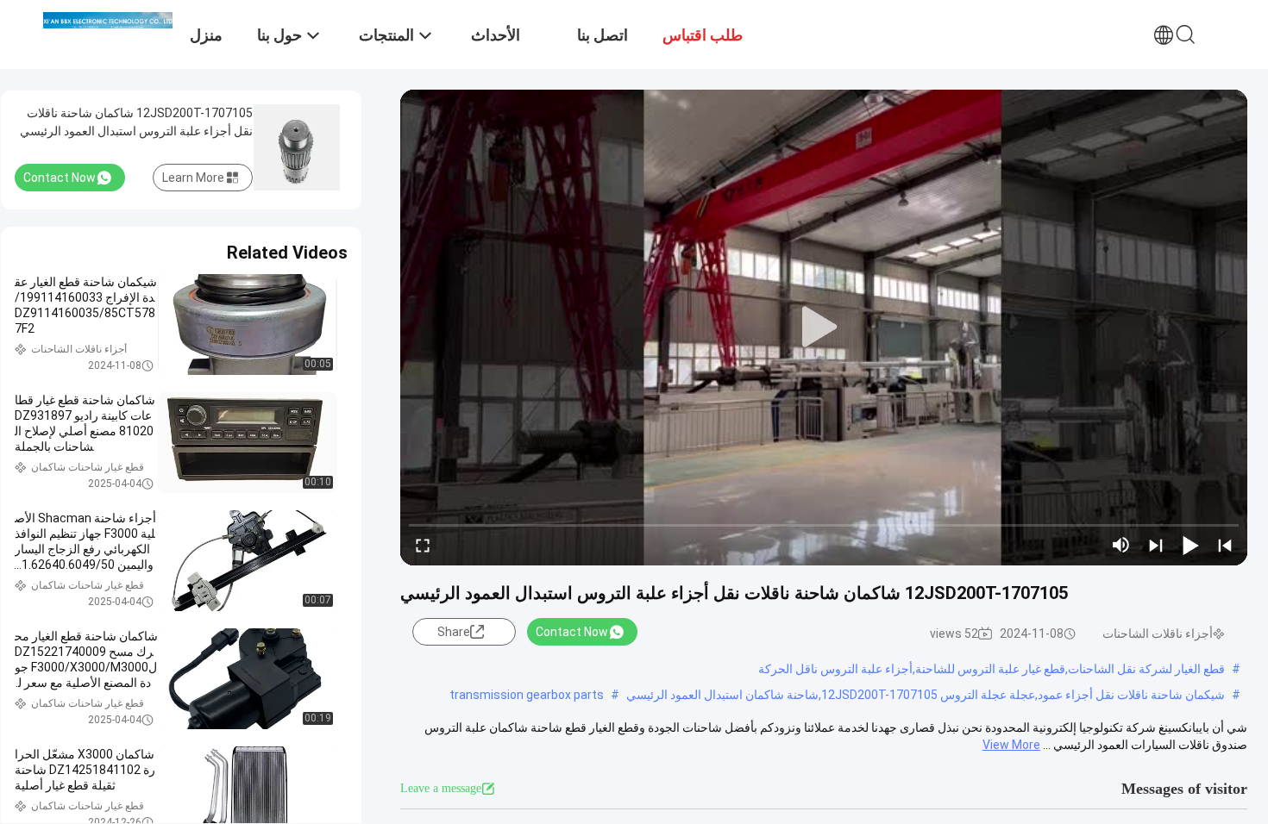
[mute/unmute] (1121, 545)
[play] (823, 327)
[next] (1156, 545)
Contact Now (572, 632)
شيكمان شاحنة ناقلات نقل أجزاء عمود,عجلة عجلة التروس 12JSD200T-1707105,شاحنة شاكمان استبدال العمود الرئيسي (925, 695)
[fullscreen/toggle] (422, 545)
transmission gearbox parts (526, 695)
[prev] (1225, 545)
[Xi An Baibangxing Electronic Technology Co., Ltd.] (108, 19)
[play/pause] (1190, 545)
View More (1011, 745)
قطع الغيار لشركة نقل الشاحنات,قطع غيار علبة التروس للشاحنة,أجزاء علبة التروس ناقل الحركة (991, 669)
